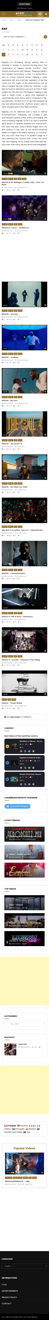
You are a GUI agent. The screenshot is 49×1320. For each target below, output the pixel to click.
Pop (30, 1178)
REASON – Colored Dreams (13, 573)
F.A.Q (4, 1284)
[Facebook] (21, 751)
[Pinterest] (33, 751)
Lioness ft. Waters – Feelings (22, 940)
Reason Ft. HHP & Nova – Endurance (17, 616)
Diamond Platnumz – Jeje (17, 1181)
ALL (3, 45)
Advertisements (10, 1291)
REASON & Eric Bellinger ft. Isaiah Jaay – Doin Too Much (23, 183)
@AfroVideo (15, 717)
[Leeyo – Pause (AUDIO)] (24, 852)
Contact (6, 1303)
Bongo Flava (17, 1178)
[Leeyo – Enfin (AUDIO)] (24, 870)
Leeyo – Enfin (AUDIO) (19, 872)
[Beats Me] (10, 1049)
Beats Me (23, 1044)
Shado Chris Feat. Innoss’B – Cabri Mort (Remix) (31, 774)
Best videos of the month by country (21, 736)
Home (4, 20)
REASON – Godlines (10, 357)
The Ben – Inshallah (24, 8)
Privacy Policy (9, 1297)
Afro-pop (9, 1178)
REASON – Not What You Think (14, 487)
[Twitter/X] (25, 751)
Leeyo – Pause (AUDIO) (20, 854)
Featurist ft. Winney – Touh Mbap (25, 922)
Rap (19, 179)
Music (19, 20)
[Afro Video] (24, 14)
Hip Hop (4, 179)
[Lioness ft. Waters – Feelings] (24, 938)
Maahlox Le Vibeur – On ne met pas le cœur (31, 741)
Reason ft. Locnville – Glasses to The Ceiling (21, 660)
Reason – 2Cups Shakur (12, 703)
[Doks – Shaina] (24, 902)
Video (12, 20)
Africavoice (8, 187)
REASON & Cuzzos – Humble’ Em (15, 228)
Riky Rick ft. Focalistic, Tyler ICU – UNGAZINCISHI (22, 530)
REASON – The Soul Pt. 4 (12, 444)
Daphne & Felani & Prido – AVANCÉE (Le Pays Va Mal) (31, 758)
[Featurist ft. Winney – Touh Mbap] (24, 920)
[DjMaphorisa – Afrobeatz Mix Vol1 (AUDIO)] (24, 834)
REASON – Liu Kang (10, 314)
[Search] (46, 14)
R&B (15, 179)
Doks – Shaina (16, 904)
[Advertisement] (24, 258)
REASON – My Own (9, 400)
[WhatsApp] (29, 751)
